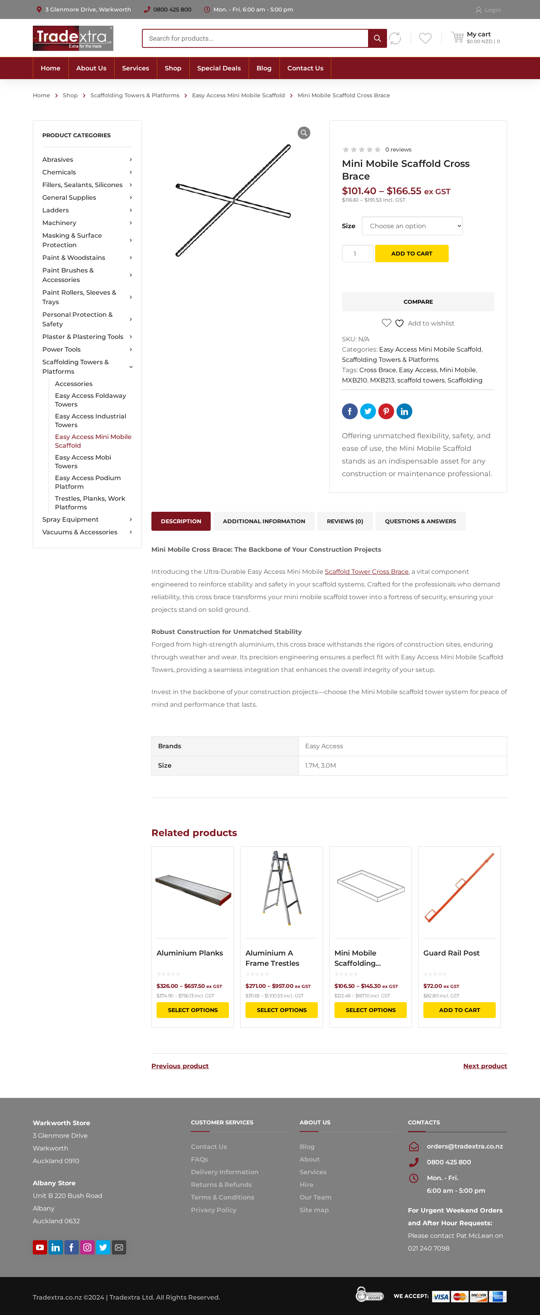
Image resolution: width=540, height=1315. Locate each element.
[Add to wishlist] (222, 864)
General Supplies (69, 197)
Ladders (55, 210)
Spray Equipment (70, 519)
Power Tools (61, 349)
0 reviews (398, 149)
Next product (485, 1066)
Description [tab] (181, 521)
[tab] (345, 521)
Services (313, 1172)
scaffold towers (421, 380)
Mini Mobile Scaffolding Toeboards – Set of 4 (368, 959)
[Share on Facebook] (350, 411)
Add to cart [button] (459, 1010)
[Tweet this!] (368, 411)
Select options (193, 1010)
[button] (304, 133)
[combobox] (264, 38)
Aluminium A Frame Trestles (272, 958)
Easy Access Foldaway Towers (90, 400)
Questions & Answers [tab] (420, 521)
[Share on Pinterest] (386, 411)
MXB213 (382, 380)
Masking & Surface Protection (72, 240)
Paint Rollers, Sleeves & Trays (79, 297)
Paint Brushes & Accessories (68, 275)
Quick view (192, 887)
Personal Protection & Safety (77, 319)
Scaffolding (465, 380)
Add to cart (411, 253)
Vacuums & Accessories (79, 532)
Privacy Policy (213, 1210)
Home (41, 95)
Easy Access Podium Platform (88, 482)
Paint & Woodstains (73, 257)
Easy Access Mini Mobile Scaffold (238, 95)
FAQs (199, 1159)
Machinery (59, 223)
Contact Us (209, 1146)
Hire (306, 1184)
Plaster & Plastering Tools (82, 337)
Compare (418, 301)
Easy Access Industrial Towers (90, 420)
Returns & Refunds (221, 1184)
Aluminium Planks (190, 953)
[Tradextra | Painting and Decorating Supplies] (73, 38)
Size (348, 226)
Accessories (74, 384)
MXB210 (354, 380)
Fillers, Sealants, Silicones (82, 185)
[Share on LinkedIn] (404, 411)
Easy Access (418, 370)
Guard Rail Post (451, 953)
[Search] (377, 38)
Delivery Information (225, 1172)
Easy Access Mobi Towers (83, 462)
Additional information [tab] (264, 521)
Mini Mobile (458, 370)
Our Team (316, 1197)
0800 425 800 (172, 9)
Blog (307, 1146)
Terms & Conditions (222, 1197)
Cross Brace (377, 370)
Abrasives (57, 159)
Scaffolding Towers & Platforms (135, 95)
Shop (70, 95)
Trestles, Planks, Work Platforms (90, 503)
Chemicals (59, 172)
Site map (314, 1210)
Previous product (180, 1066)
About (310, 1159)
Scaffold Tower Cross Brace (367, 571)
